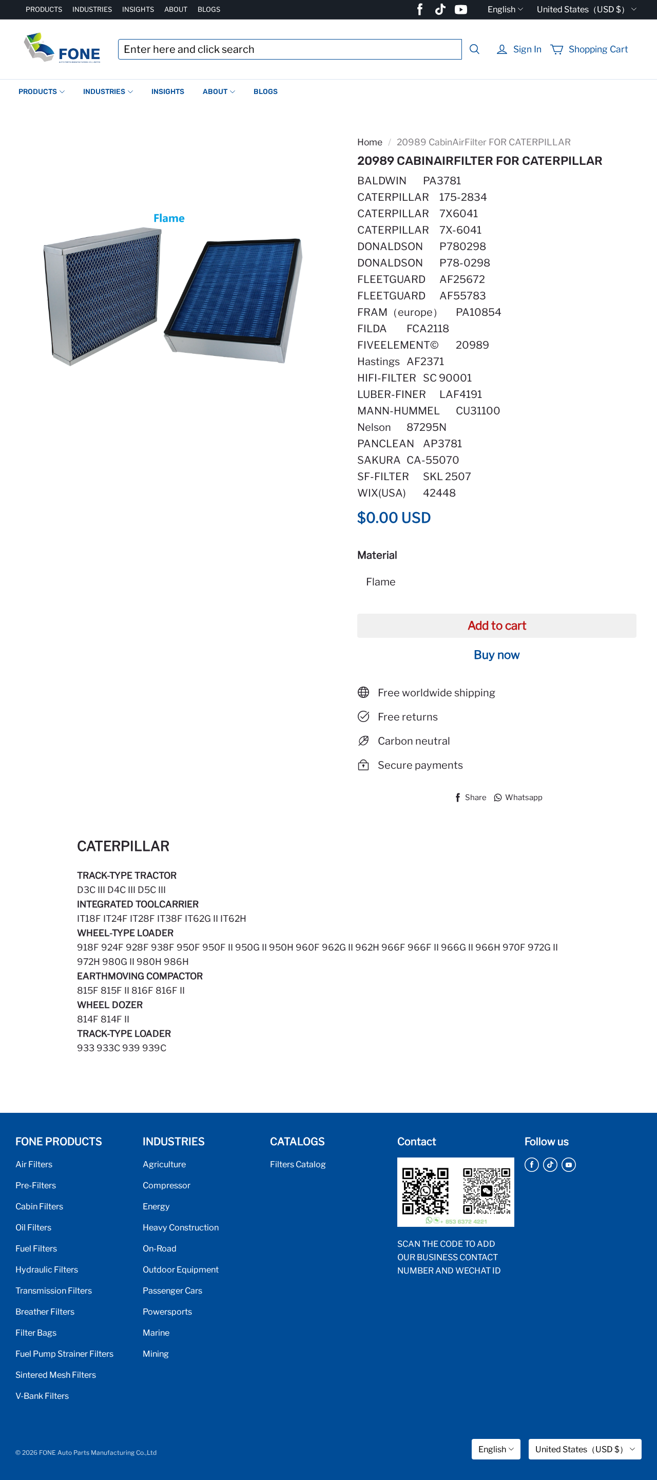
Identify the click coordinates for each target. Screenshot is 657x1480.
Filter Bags (35, 1332)
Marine (156, 1332)
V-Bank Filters (42, 1396)
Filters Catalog (298, 1164)
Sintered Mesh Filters (55, 1375)
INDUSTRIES (92, 9)
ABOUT (175, 9)
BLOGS (209, 9)
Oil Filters (33, 1227)
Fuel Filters (36, 1248)
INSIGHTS (138, 9)
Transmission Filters (53, 1290)
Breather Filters (44, 1311)
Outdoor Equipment (181, 1269)
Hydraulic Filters (46, 1269)
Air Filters (33, 1164)
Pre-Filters (35, 1185)
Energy (156, 1206)
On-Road (160, 1248)
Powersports (167, 1311)
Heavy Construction (181, 1227)
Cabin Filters (39, 1206)
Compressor (166, 1185)
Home (369, 142)
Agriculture (164, 1164)
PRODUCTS (44, 9)
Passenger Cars (172, 1290)
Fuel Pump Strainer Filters (64, 1354)
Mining (156, 1354)
